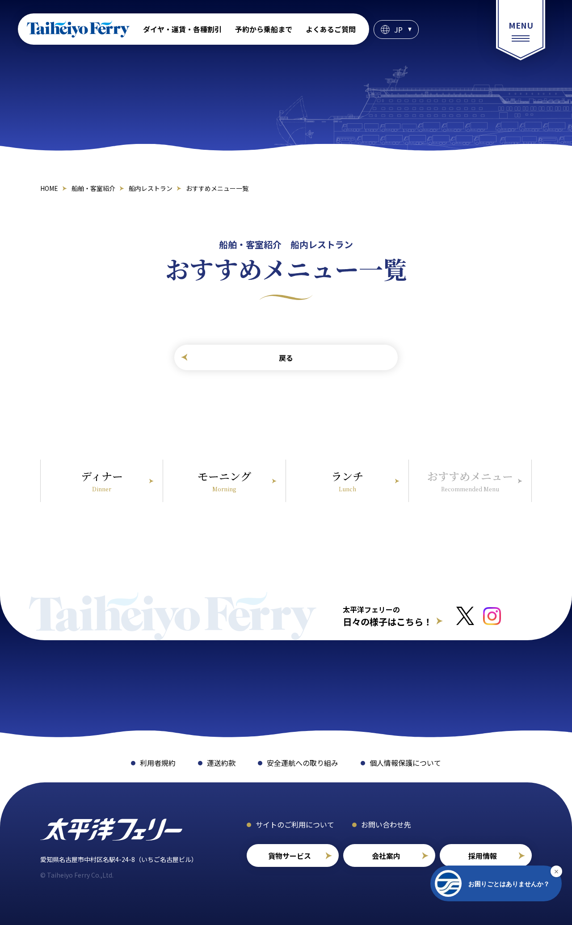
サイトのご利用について (295, 824)
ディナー (102, 480)
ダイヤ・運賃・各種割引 (182, 29)
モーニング (224, 480)
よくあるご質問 (331, 29)
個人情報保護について (405, 762)
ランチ (347, 480)
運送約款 (221, 762)
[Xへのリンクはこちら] (465, 616)
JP (398, 29)
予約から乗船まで (263, 29)
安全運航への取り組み (302, 762)
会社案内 (386, 855)
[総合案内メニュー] (520, 30)
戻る (286, 357)
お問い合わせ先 (386, 824)
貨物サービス (289, 855)
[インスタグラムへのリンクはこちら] (492, 616)
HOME (49, 188)
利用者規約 (158, 762)
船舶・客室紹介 (93, 188)
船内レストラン (150, 188)
